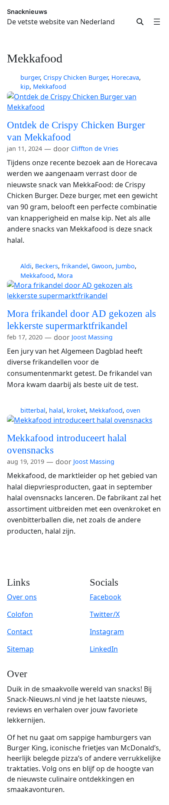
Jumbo (125, 266)
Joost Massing (92, 337)
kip (24, 86)
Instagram (107, 631)
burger (30, 77)
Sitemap (20, 649)
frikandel (75, 266)
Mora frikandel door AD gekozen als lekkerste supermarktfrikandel (81, 319)
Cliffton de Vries (94, 148)
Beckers (46, 266)
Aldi (26, 266)
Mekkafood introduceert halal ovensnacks (67, 444)
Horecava (125, 77)
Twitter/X (105, 614)
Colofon (20, 614)
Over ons (22, 597)
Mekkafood (49, 86)
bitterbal (33, 410)
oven (133, 410)
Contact (19, 631)
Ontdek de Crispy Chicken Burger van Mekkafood (76, 131)
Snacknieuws (27, 11)
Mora (65, 275)
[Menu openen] (157, 21)
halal (56, 410)
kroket (76, 410)
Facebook (105, 597)
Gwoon (101, 266)
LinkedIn (104, 649)
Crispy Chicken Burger (75, 77)
